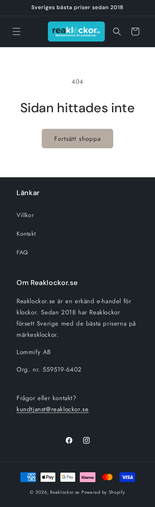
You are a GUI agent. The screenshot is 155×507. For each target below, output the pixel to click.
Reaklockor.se (65, 492)
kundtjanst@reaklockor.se (52, 409)
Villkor (25, 215)
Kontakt (26, 233)
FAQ (22, 252)
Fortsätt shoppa (77, 138)
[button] (16, 31)
